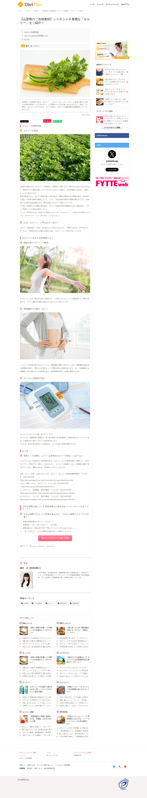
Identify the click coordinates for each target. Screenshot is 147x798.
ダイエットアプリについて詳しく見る (55, 538)
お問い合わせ (31, 765)
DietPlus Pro (77, 755)
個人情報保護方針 (49, 768)
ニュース (100, 4)
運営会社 (30, 768)
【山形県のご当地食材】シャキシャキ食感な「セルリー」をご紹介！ (62, 11)
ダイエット (41, 546)
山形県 (36, 11)
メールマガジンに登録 (112, 127)
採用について (38, 768)
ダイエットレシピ (112, 4)
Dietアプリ (125, 4)
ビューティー (51, 546)
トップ (92, 4)
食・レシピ (33, 546)
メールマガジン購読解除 (62, 765)
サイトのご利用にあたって (45, 765)
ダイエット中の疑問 (25, 758)
